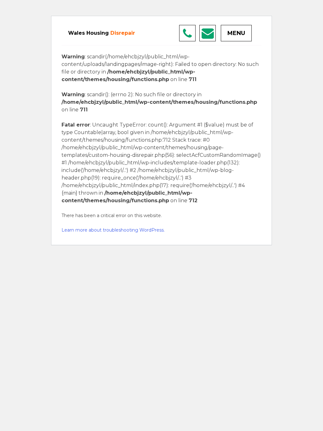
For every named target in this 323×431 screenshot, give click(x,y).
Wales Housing (101, 33)
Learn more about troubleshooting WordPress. (113, 230)
